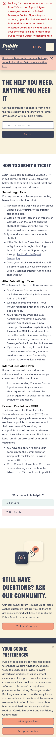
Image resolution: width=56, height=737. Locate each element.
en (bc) (37, 47)
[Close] (51, 62)
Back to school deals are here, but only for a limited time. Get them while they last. (25, 62)
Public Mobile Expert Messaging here (30, 35)
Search (28, 134)
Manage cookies (28, 721)
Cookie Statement (23, 710)
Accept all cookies (28, 731)
